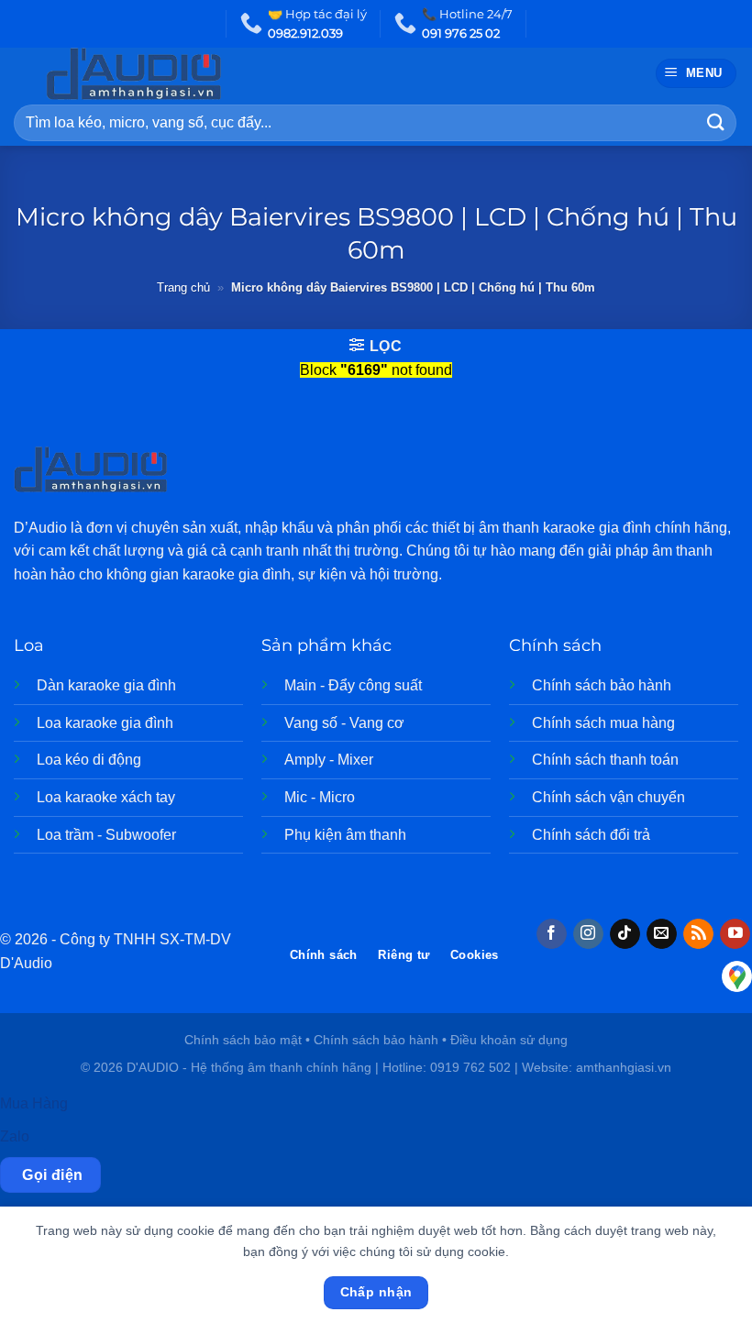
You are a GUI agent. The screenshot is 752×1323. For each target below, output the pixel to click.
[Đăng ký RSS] (698, 934)
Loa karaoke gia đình (105, 723)
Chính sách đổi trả (591, 835)
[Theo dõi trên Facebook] (551, 934)
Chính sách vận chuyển (608, 797)
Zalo (14, 1136)
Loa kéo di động (89, 759)
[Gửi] (716, 122)
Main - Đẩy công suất (353, 685)
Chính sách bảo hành (601, 685)
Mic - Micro (319, 797)
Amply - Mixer (328, 759)
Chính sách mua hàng (603, 723)
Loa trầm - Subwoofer (106, 835)
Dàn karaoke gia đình (106, 685)
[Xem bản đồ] (737, 976)
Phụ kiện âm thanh (345, 835)
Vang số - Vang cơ (344, 723)
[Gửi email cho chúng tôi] (662, 934)
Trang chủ (183, 287)
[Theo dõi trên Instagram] (588, 934)
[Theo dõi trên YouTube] (735, 934)
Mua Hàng (34, 1103)
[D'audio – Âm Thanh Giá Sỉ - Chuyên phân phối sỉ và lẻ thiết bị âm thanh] (170, 74)
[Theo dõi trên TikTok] (625, 934)
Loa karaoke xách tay (106, 797)
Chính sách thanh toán (605, 759)
